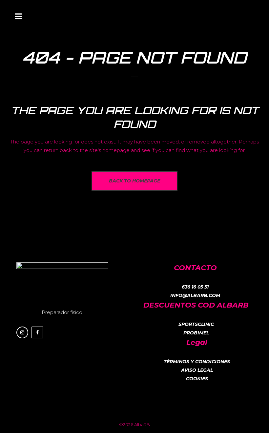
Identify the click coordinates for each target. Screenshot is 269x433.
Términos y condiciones (197, 362)
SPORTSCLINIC (196, 324)
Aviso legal (197, 370)
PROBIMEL (196, 333)
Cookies (197, 379)
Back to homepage (134, 181)
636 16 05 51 (195, 287)
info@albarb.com (195, 295)
